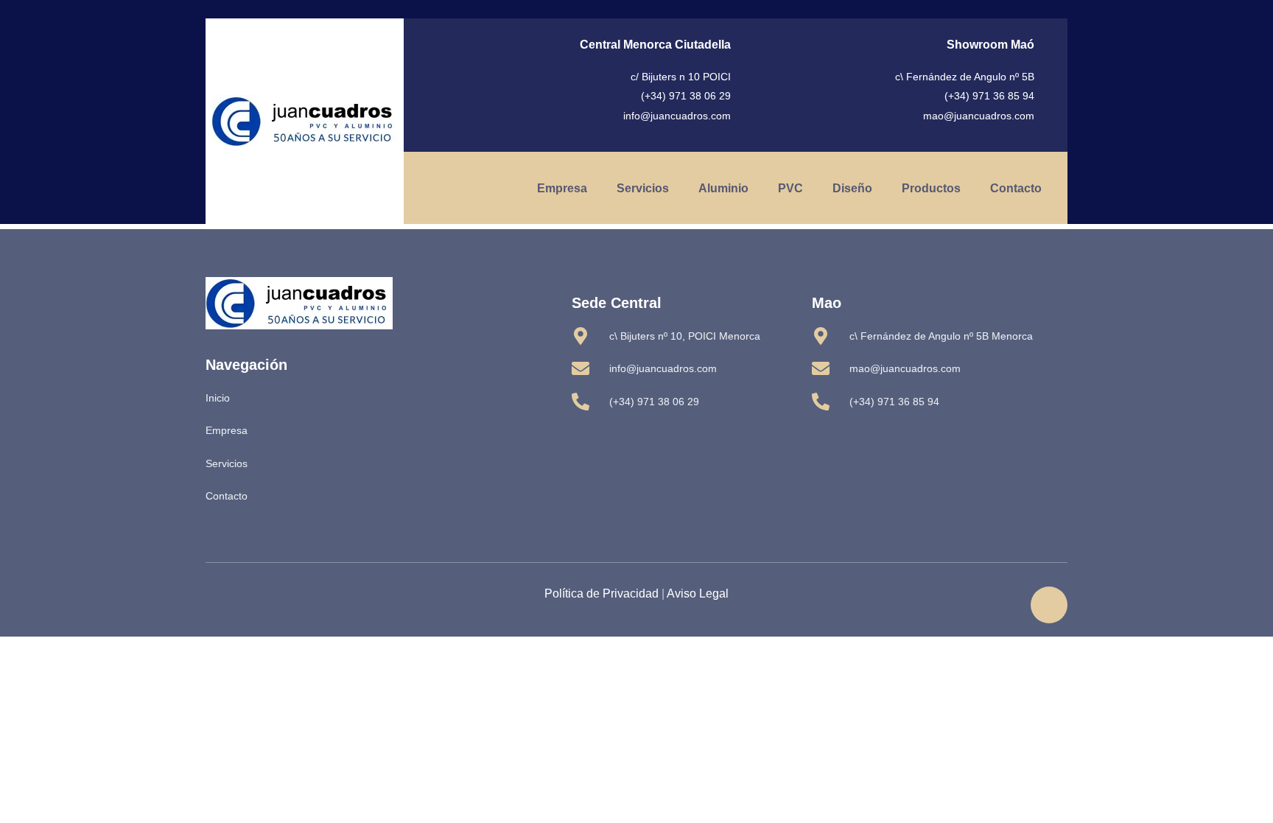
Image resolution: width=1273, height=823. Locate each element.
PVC (790, 188)
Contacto (1016, 188)
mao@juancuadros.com (978, 116)
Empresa (562, 188)
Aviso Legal (698, 593)
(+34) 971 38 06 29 (686, 96)
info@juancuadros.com (677, 116)
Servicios (643, 188)
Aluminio (723, 188)
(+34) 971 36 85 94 (989, 96)
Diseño (852, 188)
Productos (931, 188)
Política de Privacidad (601, 593)
